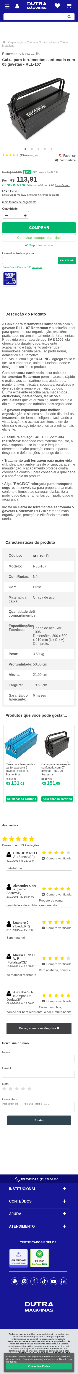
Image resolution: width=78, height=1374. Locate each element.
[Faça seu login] (17, 6)
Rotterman (9, 53)
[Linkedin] (63, 1281)
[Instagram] (24, 1281)
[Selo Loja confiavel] (19, 1258)
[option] (38, 108)
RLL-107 (30, 53)
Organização (16, 42)
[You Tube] (53, 1281)
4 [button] (45, 149)
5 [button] (51, 149)
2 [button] (32, 149)
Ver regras (37, 267)
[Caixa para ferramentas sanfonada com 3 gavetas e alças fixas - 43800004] (21, 759)
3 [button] (38, 149)
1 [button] (25, 149)
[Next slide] (67, 763)
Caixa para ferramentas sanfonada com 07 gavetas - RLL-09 (56, 767)
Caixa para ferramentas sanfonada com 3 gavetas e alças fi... (20, 767)
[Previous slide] (10, 763)
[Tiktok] (44, 1281)
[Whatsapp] (15, 1281)
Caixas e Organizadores (42, 42)
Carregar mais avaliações (38, 1028)
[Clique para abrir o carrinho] (68, 5)
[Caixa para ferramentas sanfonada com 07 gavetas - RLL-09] (57, 759)
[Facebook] (34, 1281)
